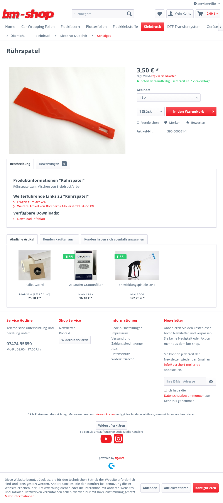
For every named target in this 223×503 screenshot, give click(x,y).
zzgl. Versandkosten (163, 76)
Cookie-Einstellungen (127, 328)
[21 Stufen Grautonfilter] (86, 265)
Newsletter (67, 328)
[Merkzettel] (159, 13)
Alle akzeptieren (176, 488)
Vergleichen (149, 122)
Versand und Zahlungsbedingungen (128, 341)
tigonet (119, 458)
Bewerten (197, 122)
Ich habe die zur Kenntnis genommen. (187, 395)
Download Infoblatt (30, 219)
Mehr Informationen (19, 496)
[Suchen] (129, 13)
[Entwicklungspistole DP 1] (137, 265)
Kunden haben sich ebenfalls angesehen (114, 239)
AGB (115, 349)
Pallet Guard (34, 285)
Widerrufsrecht (123, 359)
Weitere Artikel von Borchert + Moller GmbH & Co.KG (55, 206)
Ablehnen (150, 488)
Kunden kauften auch (59, 239)
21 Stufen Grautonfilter (86, 285)
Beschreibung (20, 164)
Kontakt (64, 333)
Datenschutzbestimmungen (184, 395)
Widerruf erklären (74, 340)
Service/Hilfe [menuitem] (207, 4)
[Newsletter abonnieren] (211, 381)
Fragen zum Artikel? (31, 202)
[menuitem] (103, 13)
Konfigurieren (205, 488)
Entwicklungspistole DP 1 (137, 285)
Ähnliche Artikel (22, 239)
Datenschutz (121, 354)
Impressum (120, 333)
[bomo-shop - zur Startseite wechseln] (28, 14)
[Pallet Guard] (34, 265)
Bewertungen (52, 164)
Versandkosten (105, 414)
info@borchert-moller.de (182, 364)
